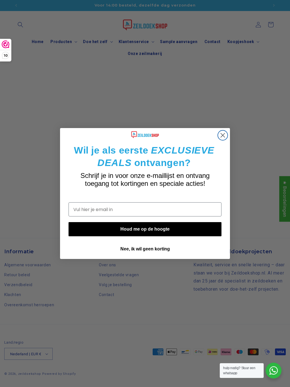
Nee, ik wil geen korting (145, 248)
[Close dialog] (223, 135)
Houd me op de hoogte (145, 229)
